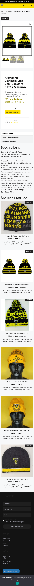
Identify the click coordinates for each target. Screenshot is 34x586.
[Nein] (32, 580)
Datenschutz (7, 561)
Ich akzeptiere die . (14, 521)
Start (2, 11)
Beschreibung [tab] (7, 133)
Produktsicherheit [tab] (9, 141)
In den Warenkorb (12, 112)
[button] (28, 5)
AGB (4, 559)
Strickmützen (8, 11)
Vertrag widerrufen (11, 571)
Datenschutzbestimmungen (14, 522)
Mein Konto (6, 539)
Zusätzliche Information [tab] (11, 137)
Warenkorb (6, 541)
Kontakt (5, 545)
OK (17, 583)
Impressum (6, 557)
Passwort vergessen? (23, 1)
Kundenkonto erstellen (11, 1)
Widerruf (6, 563)
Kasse (5, 543)
